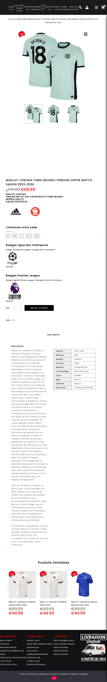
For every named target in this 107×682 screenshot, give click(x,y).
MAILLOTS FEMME (61, 647)
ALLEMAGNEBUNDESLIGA (36, 8)
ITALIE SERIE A (32, 651)
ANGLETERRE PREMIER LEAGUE (19, 8)
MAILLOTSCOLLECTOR (73, 8)
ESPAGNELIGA (27, 8)
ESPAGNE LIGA (33, 647)
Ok (54, 678)
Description (53, 334)
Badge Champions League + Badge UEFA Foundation (30, 249)
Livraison (4, 644)
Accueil (11, 19)
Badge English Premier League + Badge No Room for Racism (34, 280)
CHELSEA (46, 19)
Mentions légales (8, 647)
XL (29, 236)
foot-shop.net (22, 498)
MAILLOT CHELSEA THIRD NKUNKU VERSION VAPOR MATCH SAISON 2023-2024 (29, 532)
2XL (36, 236)
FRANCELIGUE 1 (11, 8)
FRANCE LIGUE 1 (33, 640)
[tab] (53, 334)
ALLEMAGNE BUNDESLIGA (37, 654)
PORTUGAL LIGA (33, 657)
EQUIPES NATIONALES (36, 664)
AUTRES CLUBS (33, 661)
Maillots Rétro (61, 651)
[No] (103, 676)
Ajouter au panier (39, 308)
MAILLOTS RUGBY (61, 654)
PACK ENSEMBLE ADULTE (64, 640)
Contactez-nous (8, 664)
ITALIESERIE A (43, 8)
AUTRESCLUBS (56, 8)
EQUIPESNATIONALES (64, 8)
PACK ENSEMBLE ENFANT (64, 644)
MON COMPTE (6, 640)
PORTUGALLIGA (49, 8)
